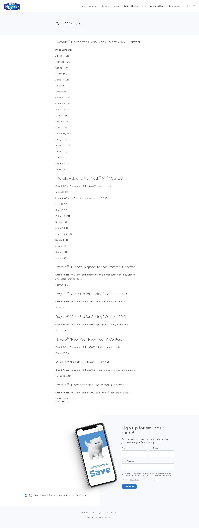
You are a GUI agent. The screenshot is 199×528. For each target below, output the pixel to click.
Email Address (128, 461)
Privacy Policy (46, 495)
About (117, 6)
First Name (126, 448)
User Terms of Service (64, 495)
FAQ (36, 495)
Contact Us (174, 6)
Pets (144, 6)
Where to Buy (156, 6)
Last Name (153, 448)
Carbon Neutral (131, 6)
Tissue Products (88, 6)
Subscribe (129, 486)
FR (194, 6)
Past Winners (82, 495)
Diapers (105, 6)
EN (188, 6)
